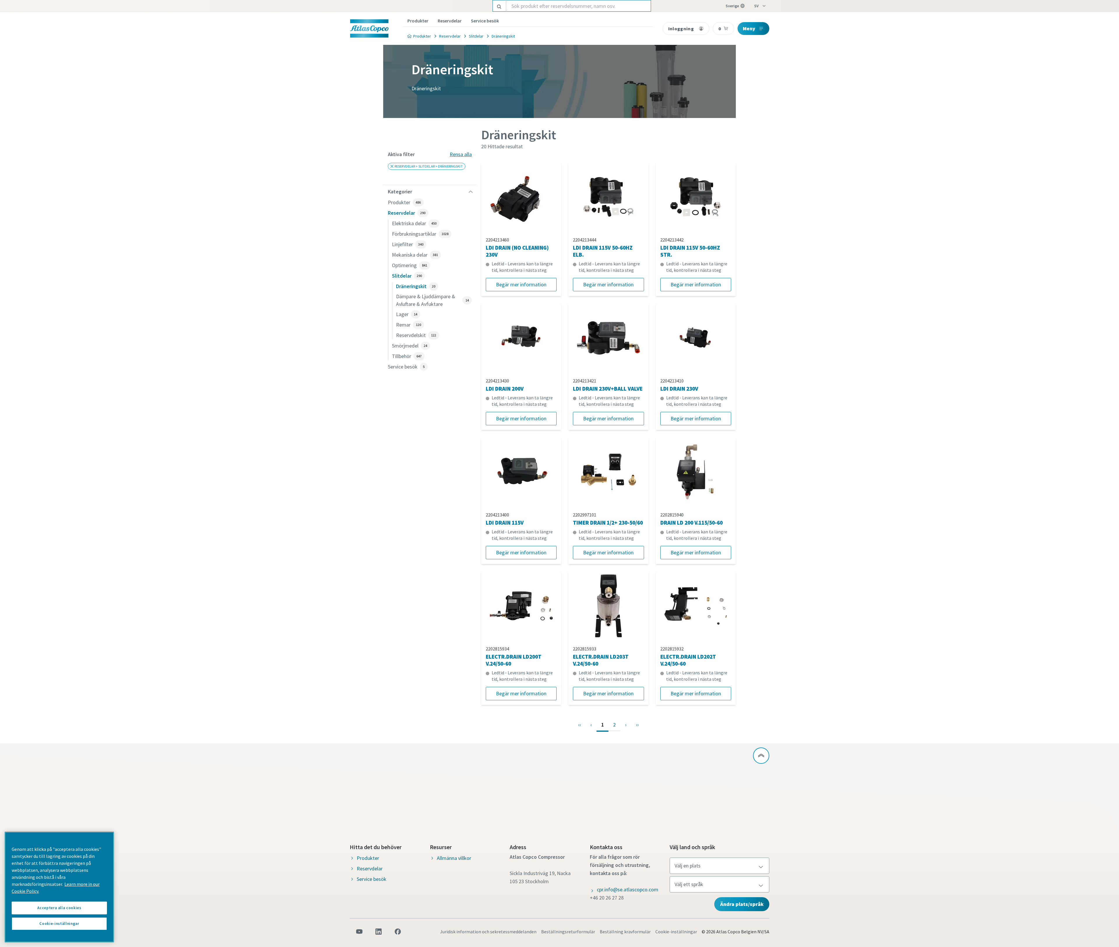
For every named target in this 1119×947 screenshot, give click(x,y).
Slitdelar (476, 36)
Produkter (417, 21)
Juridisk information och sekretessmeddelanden (488, 931)
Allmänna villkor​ (454, 858)
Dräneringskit (503, 36)
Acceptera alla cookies (59, 907)
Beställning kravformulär (625, 931)
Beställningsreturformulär (568, 931)
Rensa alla (461, 154)
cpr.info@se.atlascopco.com (627, 889)
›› (637, 724)
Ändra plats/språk (741, 904)
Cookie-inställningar (676, 931)
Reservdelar (450, 21)
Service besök (485, 21)
